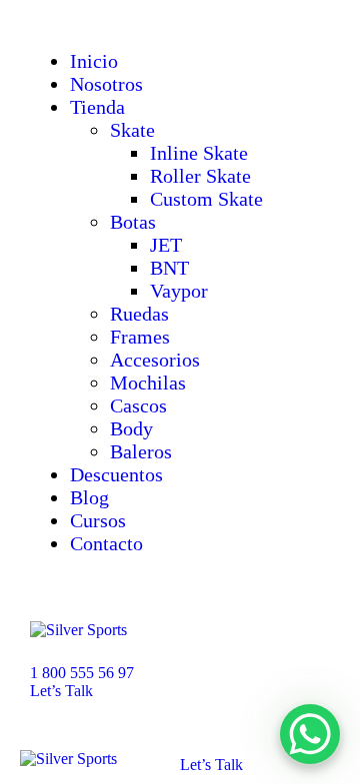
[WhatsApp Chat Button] (310, 734)
